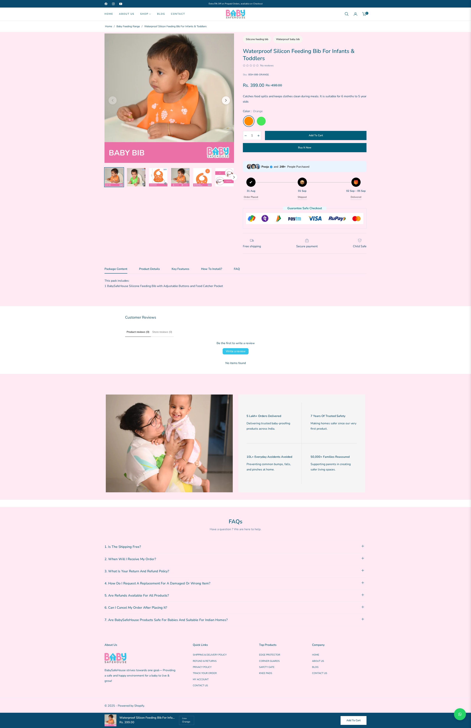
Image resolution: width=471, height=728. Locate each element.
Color (184, 718)
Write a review (235, 351)
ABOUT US (318, 661)
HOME (315, 654)
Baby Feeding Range (128, 26)
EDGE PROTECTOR (269, 654)
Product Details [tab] (149, 269)
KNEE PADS (265, 673)
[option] (169, 98)
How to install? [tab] (211, 269)
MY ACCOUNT (201, 679)
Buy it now (304, 147)
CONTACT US (200, 685)
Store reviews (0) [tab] (162, 332)
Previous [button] (113, 100)
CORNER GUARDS (269, 661)
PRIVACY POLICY (202, 667)
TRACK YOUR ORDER (205, 673)
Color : (253, 111)
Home (108, 26)
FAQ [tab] (237, 269)
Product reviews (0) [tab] (138, 332)
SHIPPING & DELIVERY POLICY (210, 654)
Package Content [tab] (116, 269)
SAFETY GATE (267, 667)
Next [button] (226, 100)
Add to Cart (353, 720)
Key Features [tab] (180, 269)
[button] (346, 14)
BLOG (315, 667)
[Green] (261, 121)
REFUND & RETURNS (205, 661)
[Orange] (248, 121)
